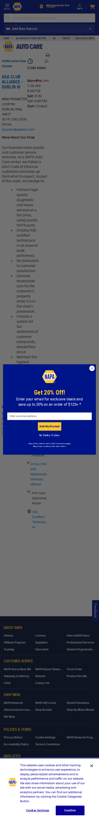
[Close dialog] (92, 368)
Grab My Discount (49, 426)
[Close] (92, 766)
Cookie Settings (37, 810)
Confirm (70, 810)
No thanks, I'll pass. (49, 435)
